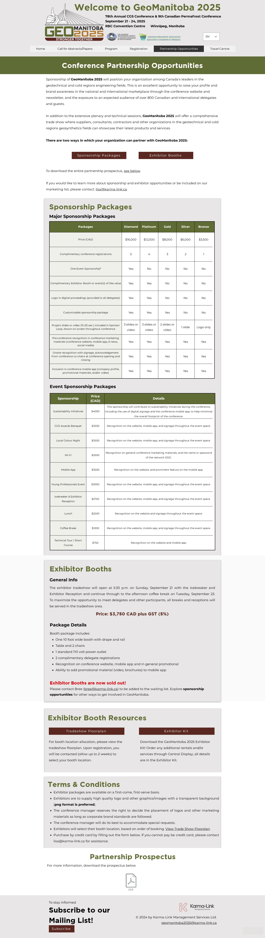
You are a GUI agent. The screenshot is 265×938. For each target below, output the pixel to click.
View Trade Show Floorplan (187, 829)
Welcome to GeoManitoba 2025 (147, 7)
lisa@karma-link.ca (111, 189)
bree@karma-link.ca (101, 689)
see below (132, 171)
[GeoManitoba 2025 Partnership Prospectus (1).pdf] (131, 882)
